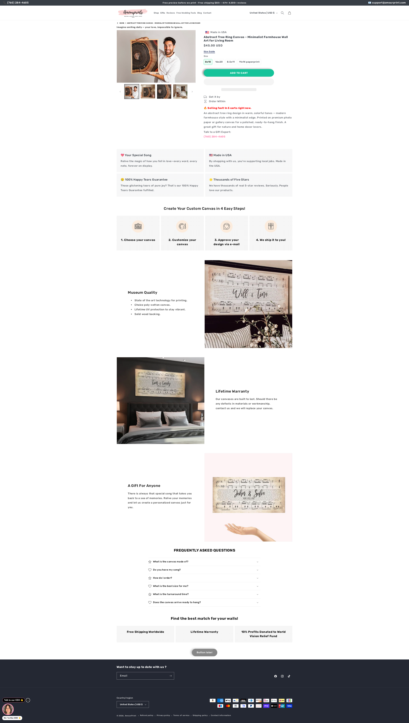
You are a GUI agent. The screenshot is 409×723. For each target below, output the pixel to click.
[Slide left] (120, 91)
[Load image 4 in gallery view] (180, 91)
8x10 (208, 62)
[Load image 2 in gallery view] (148, 91)
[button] (239, 82)
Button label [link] (204, 652)
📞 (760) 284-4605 (16, 2)
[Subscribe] (170, 676)
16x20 (219, 62)
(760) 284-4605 (214, 136)
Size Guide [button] (209, 51)
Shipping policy (200, 715)
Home (121, 23)
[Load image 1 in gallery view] (131, 91)
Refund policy (146, 715)
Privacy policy (163, 715)
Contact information (221, 715)
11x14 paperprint (249, 62)
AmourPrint (130, 716)
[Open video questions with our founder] (8, 709)
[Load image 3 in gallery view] (164, 91)
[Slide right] (192, 91)
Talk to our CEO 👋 (13, 700)
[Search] (282, 12)
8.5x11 (231, 62)
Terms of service (181, 715)
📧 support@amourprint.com (387, 2)
